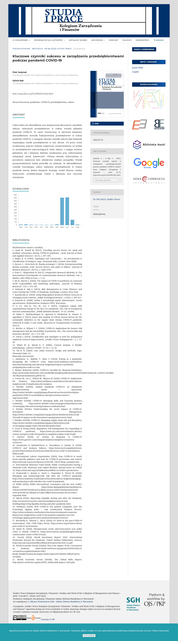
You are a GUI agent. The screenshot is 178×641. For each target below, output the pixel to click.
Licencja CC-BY (48, 619)
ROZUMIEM (89, 635)
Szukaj (160, 40)
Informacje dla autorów (48, 40)
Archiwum (97, 40)
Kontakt (113, 40)
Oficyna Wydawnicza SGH (42, 601)
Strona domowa (21, 48)
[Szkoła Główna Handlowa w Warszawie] (133, 613)
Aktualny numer (78, 40)
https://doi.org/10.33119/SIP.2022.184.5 (35, 94)
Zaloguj (126, 40)
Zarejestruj (142, 40)
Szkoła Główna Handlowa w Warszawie (74, 601)
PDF (96, 123)
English (135, 71)
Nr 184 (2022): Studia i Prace (58, 48)
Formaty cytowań (103, 180)
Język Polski (137, 67)
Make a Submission (144, 49)
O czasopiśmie (20, 40)
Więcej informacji (160, 630)
